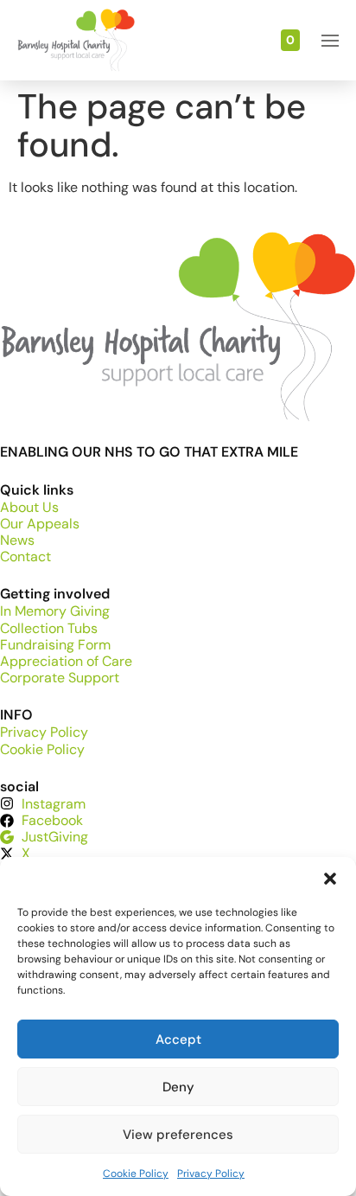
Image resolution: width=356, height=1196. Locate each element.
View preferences (178, 1134)
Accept (178, 1039)
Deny (178, 1087)
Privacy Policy (211, 1173)
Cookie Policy (135, 1173)
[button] (330, 878)
